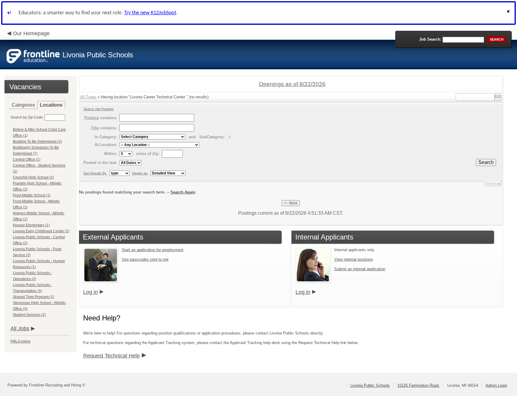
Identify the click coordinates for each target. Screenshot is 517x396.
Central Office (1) (26, 159)
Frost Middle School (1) (32, 195)
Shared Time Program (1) (33, 297)
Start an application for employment (152, 250)
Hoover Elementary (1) (31, 225)
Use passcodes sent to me (145, 259)
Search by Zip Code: (27, 117)
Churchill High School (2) (33, 177)
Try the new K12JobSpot (150, 13)
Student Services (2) (29, 315)
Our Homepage (31, 33)
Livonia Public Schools (370, 385)
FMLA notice (20, 341)
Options (491, 183)
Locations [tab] (51, 105)
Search (486, 162)
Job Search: (430, 39)
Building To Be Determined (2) (37, 141)
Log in (90, 292)
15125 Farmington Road (418, 385)
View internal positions (353, 259)
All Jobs (19, 328)
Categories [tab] (23, 105)
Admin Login (496, 385)
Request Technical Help (111, 355)
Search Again (183, 192)
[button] (509, 13)
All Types (88, 97)
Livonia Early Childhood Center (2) (41, 231)
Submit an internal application (359, 269)
